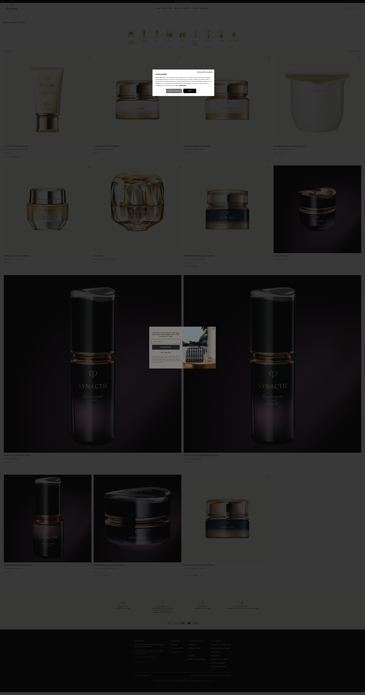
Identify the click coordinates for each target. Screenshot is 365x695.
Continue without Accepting (205, 72)
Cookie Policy (182, 85)
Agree (189, 91)
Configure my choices (174, 91)
